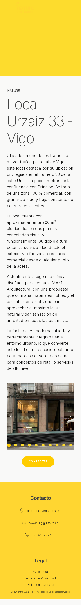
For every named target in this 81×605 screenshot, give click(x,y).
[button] (12, 417)
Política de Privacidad (40, 578)
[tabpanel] (40, 416)
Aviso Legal (41, 571)
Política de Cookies (40, 584)
